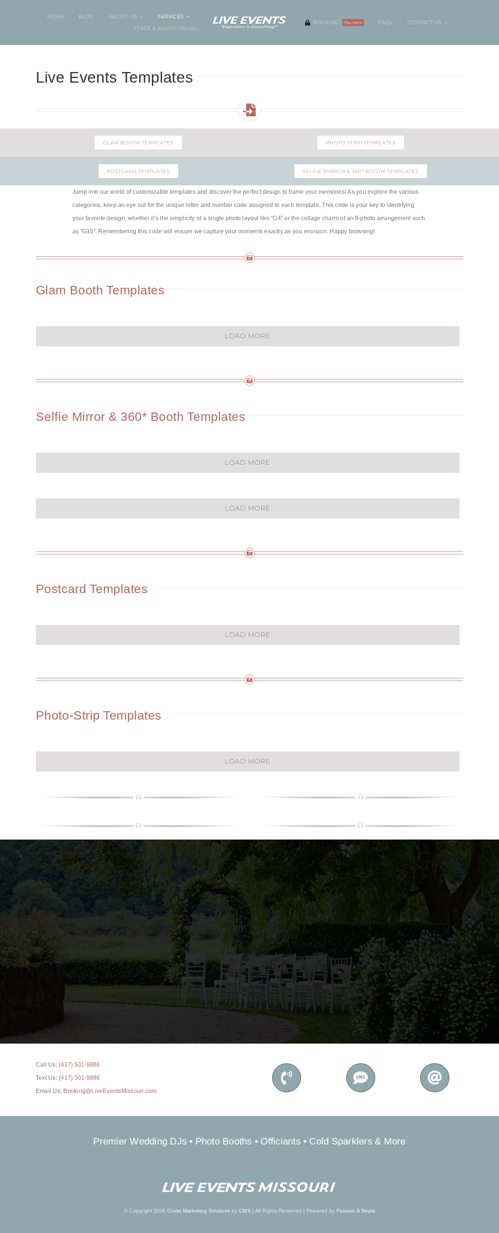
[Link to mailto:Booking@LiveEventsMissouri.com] (434, 1077)
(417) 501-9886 (79, 1065)
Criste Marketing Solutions (198, 1211)
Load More (247, 336)
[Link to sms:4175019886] (360, 1077)
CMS (245, 1211)
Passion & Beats (356, 1211)
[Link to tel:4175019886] (286, 1077)
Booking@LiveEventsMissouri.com (109, 1091)
